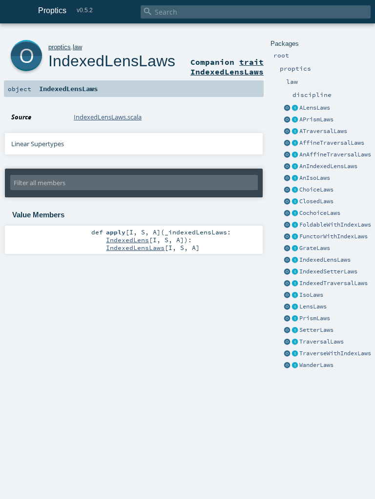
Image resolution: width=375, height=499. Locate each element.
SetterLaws (316, 329)
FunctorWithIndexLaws (333, 236)
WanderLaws (316, 365)
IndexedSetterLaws (328, 271)
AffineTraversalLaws (331, 142)
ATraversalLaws (323, 131)
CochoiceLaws (319, 213)
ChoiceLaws (316, 189)
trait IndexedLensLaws (227, 67)
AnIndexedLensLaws (328, 166)
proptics (59, 47)
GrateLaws (314, 248)
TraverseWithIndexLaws (335, 353)
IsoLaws (311, 294)
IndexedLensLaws (325, 259)
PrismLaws (314, 318)
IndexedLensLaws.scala (108, 117)
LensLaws (313, 306)
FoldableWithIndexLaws (335, 224)
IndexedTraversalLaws (333, 283)
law (77, 47)
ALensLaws (314, 107)
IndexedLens (127, 240)
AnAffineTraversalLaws (335, 154)
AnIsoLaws (314, 177)
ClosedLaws (316, 201)
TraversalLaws (321, 341)
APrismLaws (316, 119)
